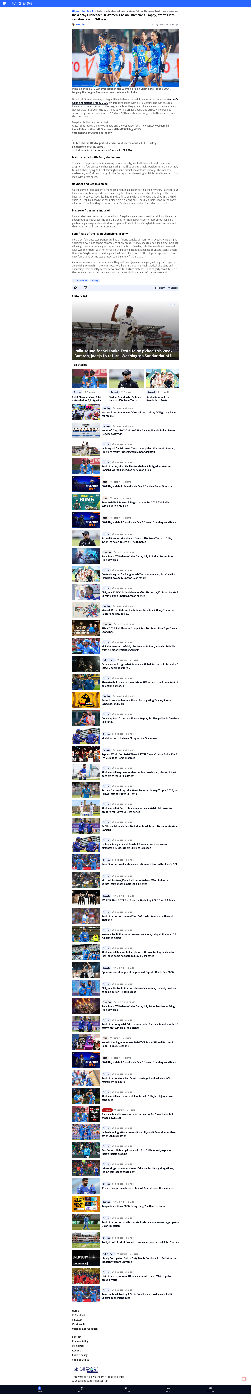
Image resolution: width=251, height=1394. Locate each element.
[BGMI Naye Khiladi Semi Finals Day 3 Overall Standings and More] (86, 520)
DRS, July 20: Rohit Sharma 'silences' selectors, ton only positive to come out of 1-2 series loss (139, 990)
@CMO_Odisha (81, 143)
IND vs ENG (78, 1315)
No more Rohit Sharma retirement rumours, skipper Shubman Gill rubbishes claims (139, 936)
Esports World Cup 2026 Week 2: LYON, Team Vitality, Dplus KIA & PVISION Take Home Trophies (139, 756)
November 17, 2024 (122, 150)
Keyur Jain (81, 24)
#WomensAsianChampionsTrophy (92, 132)
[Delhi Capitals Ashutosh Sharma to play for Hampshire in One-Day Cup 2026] (86, 718)
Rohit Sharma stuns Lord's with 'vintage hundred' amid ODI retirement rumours (136, 1080)
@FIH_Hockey (148, 143)
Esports (106, 426)
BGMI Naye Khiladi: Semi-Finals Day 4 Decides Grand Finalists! (137, 486)
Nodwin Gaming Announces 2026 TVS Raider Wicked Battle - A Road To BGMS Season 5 (138, 1044)
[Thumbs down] (85, 287)
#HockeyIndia (161, 125)
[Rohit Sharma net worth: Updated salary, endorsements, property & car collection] (86, 1222)
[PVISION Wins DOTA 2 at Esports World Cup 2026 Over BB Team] (86, 898)
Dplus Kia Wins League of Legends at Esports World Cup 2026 (138, 972)
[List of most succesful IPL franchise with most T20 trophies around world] (86, 1276)
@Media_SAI (113, 143)
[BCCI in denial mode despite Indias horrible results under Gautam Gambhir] (86, 826)
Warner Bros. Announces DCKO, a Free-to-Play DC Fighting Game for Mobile (139, 414)
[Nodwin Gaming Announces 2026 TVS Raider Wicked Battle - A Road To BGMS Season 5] (86, 1042)
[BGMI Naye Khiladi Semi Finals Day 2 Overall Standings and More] (86, 1060)
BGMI (105, 482)
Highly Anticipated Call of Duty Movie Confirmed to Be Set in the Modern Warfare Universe (139, 1260)
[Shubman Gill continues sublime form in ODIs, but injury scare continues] (86, 1096)
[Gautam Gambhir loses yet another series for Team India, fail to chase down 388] (86, 1114)
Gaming (106, 408)
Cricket (172, 304)
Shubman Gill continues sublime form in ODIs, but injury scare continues (137, 1098)
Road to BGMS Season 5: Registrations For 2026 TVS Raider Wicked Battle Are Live (136, 504)
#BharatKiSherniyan (101, 129)
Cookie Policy (80, 1355)
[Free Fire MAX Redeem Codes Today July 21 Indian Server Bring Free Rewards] (86, 556)
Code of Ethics (80, 1359)
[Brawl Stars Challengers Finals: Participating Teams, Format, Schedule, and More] (86, 700)
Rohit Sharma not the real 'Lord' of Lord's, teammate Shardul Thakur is (137, 918)
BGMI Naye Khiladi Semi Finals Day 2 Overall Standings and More (139, 1062)
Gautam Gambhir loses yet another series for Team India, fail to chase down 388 (139, 1116)
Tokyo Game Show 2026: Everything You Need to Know (133, 1206)
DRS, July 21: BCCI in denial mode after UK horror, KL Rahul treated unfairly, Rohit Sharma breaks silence (140, 594)
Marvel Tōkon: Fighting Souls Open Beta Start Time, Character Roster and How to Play (138, 612)
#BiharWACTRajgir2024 (127, 129)
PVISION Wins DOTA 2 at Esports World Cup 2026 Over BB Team (138, 900)
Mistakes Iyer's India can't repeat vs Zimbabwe (129, 738)
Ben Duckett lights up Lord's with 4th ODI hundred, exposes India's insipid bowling (136, 1152)
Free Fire (107, 552)
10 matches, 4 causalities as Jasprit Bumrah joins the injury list (138, 1188)
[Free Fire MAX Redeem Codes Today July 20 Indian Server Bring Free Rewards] (86, 1006)
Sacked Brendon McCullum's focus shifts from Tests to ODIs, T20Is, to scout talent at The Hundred (125, 399)
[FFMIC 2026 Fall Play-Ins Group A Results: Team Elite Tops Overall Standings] (86, 628)
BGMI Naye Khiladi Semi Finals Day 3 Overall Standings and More (139, 522)
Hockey (95, 280)
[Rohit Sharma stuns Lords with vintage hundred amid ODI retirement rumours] (86, 1078)
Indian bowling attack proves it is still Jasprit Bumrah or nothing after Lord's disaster (139, 1134)
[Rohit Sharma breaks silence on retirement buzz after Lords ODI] (86, 862)
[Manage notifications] (244, 1379)
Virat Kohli (78, 1324)
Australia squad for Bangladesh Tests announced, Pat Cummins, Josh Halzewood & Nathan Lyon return (161, 399)
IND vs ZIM (82, 1391)
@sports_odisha (130, 143)
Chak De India (80, 280)
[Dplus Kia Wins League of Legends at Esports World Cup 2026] (86, 970)
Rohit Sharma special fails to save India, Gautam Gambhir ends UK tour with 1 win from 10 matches (140, 1026)
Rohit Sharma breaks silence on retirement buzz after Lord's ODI (139, 864)
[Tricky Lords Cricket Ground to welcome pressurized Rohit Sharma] (86, 1240)
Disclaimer (78, 1346)
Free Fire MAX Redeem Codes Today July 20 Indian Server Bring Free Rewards (138, 1008)
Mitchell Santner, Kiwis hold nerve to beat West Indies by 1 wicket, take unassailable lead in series (136, 882)
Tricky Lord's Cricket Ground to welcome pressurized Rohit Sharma (140, 1242)
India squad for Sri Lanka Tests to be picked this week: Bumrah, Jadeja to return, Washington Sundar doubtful (124, 353)
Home (75, 1310)
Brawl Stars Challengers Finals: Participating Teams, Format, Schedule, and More (137, 702)
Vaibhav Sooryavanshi (85, 1328)
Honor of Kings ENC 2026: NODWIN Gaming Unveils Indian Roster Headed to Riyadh (139, 432)
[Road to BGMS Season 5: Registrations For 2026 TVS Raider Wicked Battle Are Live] (86, 502)
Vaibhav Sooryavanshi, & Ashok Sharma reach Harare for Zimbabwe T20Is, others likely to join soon (135, 846)
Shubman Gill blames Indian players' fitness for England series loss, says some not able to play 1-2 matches (138, 954)
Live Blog (107, 1110)
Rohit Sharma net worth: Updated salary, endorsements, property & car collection (140, 1224)
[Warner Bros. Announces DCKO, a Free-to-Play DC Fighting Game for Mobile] (86, 412)
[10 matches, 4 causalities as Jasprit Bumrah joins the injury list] (86, 1186)
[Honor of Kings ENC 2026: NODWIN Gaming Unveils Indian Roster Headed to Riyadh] (86, 430)
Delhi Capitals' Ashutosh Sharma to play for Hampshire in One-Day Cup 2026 (140, 720)
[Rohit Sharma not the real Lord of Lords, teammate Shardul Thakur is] (86, 916)
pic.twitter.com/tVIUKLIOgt (88, 146)
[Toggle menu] (5, 3)
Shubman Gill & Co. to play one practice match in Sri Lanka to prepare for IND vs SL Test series (137, 810)
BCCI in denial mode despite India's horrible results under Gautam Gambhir (140, 828)
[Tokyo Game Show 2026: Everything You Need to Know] (86, 1204)
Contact (76, 1337)
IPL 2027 (77, 1319)
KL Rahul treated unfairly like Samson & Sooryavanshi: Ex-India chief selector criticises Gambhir (138, 648)
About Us (77, 1350)
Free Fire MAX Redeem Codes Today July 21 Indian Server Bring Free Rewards (138, 558)
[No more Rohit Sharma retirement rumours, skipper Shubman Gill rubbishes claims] (86, 934)
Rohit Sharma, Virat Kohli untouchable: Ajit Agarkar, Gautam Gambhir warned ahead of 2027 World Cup (87, 399)
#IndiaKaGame (80, 129)
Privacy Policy (80, 1341)
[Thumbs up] (75, 287)
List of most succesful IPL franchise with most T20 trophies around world (136, 1278)
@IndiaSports (98, 143)
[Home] (23, 3)
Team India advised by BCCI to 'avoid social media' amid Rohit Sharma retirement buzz (137, 1296)
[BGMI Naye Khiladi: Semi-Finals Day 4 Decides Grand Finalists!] (86, 484)
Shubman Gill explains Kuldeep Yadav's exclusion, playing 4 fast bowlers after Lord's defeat (139, 774)
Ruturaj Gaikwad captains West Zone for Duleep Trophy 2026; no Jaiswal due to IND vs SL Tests (140, 792)
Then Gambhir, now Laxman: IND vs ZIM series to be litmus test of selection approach (140, 684)
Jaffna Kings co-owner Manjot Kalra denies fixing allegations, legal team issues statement (138, 1170)
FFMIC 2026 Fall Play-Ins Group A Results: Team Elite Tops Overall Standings (140, 630)
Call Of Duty (109, 660)
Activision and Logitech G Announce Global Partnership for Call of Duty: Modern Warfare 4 (140, 666)
